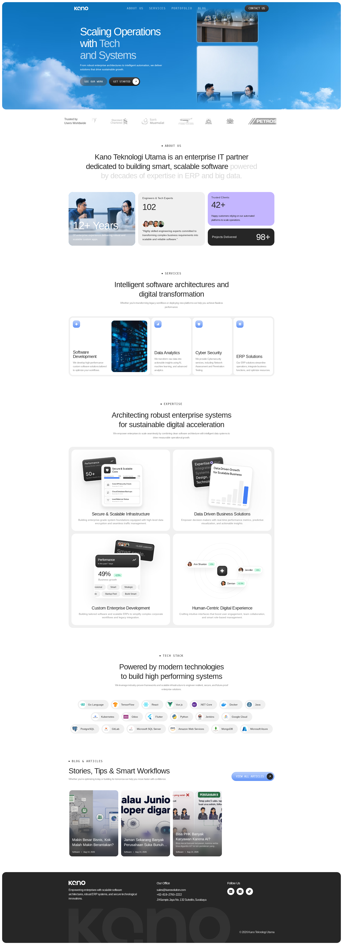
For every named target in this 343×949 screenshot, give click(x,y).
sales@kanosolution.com (171, 889)
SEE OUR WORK (93, 81)
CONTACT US (256, 8)
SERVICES (157, 8)
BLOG (202, 8)
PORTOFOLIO (182, 8)
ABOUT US (135, 8)
